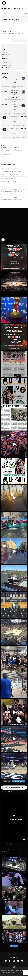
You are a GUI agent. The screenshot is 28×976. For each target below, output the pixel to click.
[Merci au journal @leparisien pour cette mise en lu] (14, 364)
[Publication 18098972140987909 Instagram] (14, 685)
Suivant (25, 140)
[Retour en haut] (14, 967)
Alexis (21, 33)
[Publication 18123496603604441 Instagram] (14, 766)
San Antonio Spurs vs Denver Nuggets (14, 125)
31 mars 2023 (14, 77)
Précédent (3, 140)
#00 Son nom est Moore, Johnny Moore (10, 174)
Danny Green (4, 153)
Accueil (2, 25)
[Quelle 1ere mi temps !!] (14, 284)
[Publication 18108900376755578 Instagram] (14, 525)
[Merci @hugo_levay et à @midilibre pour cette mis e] (14, 417)
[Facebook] (10, 961)
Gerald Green (17, 147)
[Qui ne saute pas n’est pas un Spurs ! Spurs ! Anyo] (14, 712)
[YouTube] (18, 961)
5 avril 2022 (14, 104)
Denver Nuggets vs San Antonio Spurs (14, 113)
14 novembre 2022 (14, 90)
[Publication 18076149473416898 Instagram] (14, 551)
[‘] (14, 605)
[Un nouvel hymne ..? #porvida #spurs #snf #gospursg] (14, 659)
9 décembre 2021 (14, 128)
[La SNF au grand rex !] (14, 310)
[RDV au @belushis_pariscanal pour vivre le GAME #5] (14, 257)
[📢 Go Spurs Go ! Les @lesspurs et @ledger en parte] (14, 337)
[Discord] (22, 961)
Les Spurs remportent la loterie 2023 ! (10, 168)
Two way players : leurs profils (8, 181)
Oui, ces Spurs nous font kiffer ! (9, 178)
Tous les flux (7, 849)
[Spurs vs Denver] (14, 632)
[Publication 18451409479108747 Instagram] (14, 578)
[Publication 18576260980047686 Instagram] (14, 739)
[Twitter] (6, 961)
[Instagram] (14, 961)
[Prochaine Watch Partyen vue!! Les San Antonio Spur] (14, 471)
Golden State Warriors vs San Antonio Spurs (14, 86)
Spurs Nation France (12, 8)
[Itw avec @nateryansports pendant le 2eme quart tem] (14, 444)
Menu (25, 13)
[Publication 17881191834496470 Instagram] (14, 498)
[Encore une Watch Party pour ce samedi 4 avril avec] (14, 391)
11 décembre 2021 (14, 116)
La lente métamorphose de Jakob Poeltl (11, 171)
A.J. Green (3, 147)
